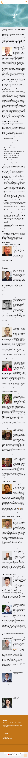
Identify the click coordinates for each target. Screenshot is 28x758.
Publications (23, 230)
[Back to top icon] (25, 755)
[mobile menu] (26, 2)
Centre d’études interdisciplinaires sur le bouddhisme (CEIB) (17, 648)
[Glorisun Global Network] (4, 2)
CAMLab (19, 508)
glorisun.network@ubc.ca (7, 738)
